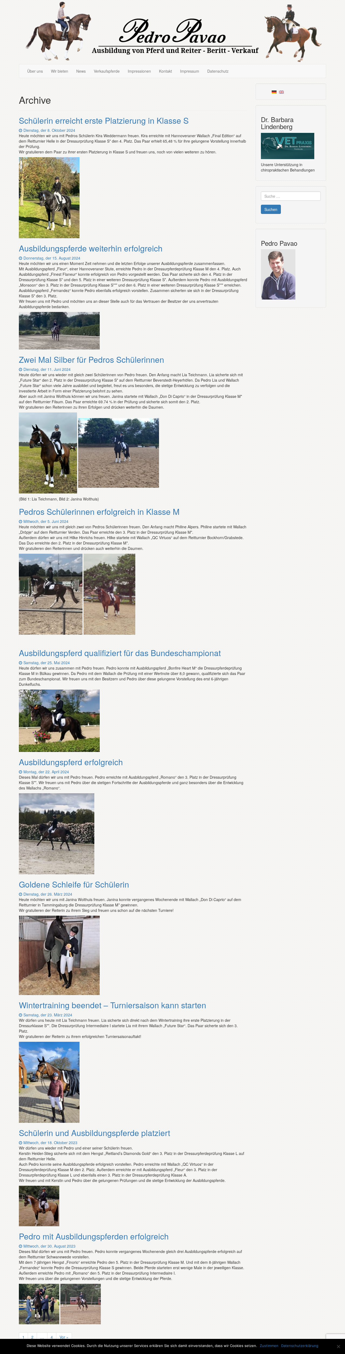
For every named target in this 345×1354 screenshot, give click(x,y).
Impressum (189, 71)
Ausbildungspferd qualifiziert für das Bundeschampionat (120, 652)
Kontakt (165, 71)
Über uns (35, 71)
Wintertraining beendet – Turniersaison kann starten (112, 1005)
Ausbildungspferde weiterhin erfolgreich (91, 248)
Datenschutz (218, 71)
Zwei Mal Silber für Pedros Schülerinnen (91, 359)
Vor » (64, 1337)
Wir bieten (59, 71)
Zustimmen (269, 1345)
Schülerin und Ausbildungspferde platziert (94, 1132)
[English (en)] (281, 91)
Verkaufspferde (107, 71)
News (81, 71)
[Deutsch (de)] (274, 91)
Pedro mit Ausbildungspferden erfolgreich (94, 1236)
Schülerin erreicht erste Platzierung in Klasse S (104, 120)
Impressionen (139, 71)
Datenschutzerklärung (299, 1345)
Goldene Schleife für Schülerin (74, 884)
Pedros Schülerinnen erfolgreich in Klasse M (99, 511)
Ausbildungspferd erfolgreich (71, 762)
